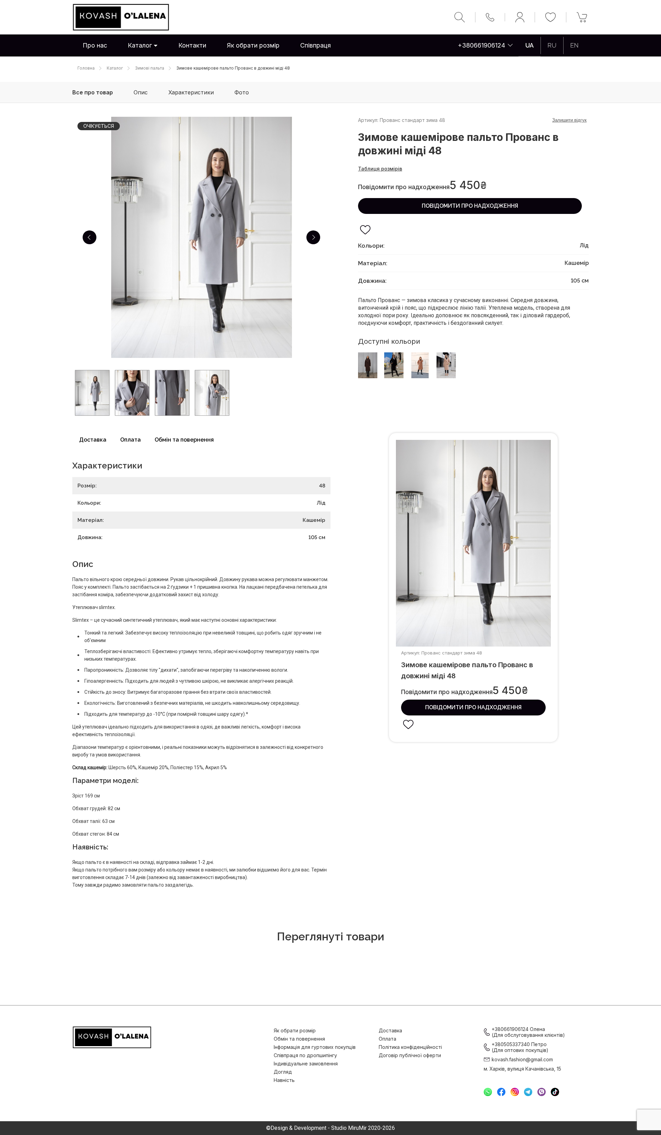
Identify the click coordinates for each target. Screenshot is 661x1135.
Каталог (140, 45)
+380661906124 (481, 45)
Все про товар (92, 92)
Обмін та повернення (184, 439)
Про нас (95, 45)
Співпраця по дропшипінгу (305, 1055)
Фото (241, 92)
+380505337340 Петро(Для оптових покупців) (520, 1047)
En (574, 45)
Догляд (283, 1072)
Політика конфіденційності (410, 1047)
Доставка (92, 439)
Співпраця (315, 45)
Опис (141, 92)
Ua (529, 45)
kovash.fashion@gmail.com (522, 1059)
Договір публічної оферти (410, 1055)
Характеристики (191, 92)
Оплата (130, 439)
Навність (284, 1080)
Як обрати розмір (253, 45)
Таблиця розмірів (380, 169)
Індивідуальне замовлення (306, 1063)
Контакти (192, 45)
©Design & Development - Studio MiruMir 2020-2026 (330, 1128)
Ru (551, 45)
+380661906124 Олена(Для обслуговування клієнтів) (528, 1032)
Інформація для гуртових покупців (315, 1047)
